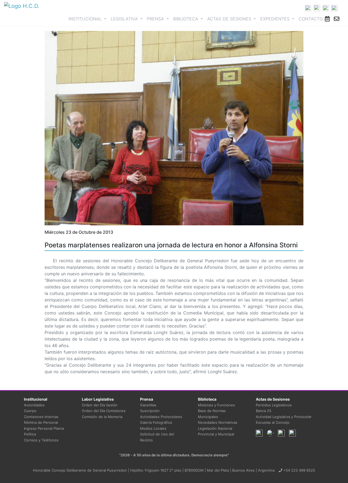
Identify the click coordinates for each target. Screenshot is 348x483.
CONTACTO (311, 18)
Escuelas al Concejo (273, 422)
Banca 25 (263, 411)
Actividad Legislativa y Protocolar (284, 417)
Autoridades (34, 405)
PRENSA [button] (156, 18)
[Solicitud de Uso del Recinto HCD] (327, 18)
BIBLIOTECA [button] (186, 18)
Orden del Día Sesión (99, 405)
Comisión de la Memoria (102, 417)
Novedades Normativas (217, 422)
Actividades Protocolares (161, 417)
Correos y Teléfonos (41, 440)
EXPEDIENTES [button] (275, 18)
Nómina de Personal (41, 422)
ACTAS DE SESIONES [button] (230, 18)
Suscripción (150, 411)
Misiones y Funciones (216, 405)
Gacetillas (148, 405)
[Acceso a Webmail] (336, 18)
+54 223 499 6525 (298, 470)
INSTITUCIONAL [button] (88, 18)
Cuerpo (30, 411)
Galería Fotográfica (156, 422)
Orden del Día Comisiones (104, 411)
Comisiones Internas (41, 417)
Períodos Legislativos (274, 405)
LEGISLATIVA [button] (125, 18)
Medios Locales (153, 428)
